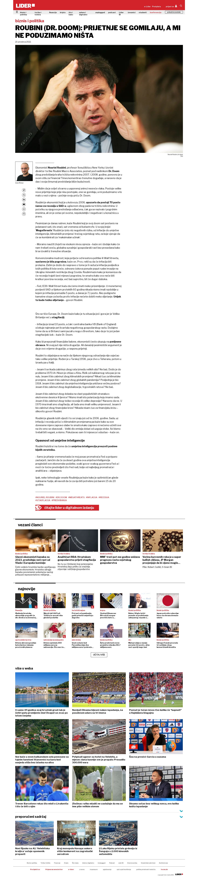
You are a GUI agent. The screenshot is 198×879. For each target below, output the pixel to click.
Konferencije (163, 863)
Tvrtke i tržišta (45, 863)
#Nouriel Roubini (44, 497)
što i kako (71, 13)
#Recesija (104, 497)
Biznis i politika (32, 863)
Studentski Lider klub (148, 863)
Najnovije (26, 588)
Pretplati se (35, 869)
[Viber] (24, 214)
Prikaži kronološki (174, 12)
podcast (112, 12)
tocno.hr (164, 869)
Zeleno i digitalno (88, 863)
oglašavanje (107, 869)
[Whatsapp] (24, 209)
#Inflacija (91, 497)
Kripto (66, 863)
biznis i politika (23, 13)
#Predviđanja (59, 500)
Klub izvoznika (132, 863)
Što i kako (75, 863)
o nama (81, 869)
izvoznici (132, 12)
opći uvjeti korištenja (124, 869)
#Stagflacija (42, 500)
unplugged (100, 12)
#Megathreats (76, 497)
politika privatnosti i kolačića (145, 869)
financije (53, 12)
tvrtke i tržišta (38, 13)
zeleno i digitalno (83, 13)
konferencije (155, 12)
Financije (57, 863)
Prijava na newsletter (54, 869)
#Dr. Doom (61, 497)
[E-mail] (24, 204)
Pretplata (156, 6)
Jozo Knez (19, 183)
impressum (94, 869)
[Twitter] (24, 195)
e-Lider (147, 6)
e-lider (71, 869)
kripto (62, 12)
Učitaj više (99, 654)
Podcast (112, 863)
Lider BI (121, 13)
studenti (143, 12)
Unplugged (101, 863)
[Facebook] (24, 190)
